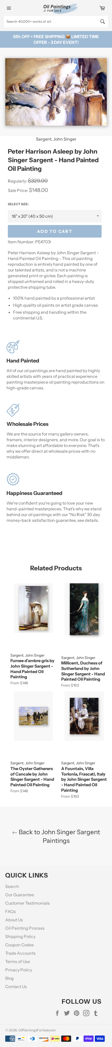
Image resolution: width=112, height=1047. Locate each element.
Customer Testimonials (27, 903)
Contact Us (16, 986)
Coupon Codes (19, 944)
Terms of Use (17, 961)
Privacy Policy (18, 969)
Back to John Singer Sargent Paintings (58, 836)
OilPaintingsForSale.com (37, 1030)
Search (12, 886)
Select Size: (18, 204)
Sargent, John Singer (56, 139)
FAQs (10, 911)
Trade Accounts (20, 953)
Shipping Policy (20, 936)
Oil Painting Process (25, 928)
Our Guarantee (19, 894)
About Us (14, 919)
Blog (9, 978)
